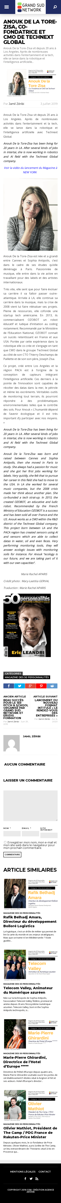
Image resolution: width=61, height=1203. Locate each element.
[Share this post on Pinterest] (41, 685)
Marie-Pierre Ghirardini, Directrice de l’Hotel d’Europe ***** (25, 1061)
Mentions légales (22, 1171)
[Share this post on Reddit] (52, 685)
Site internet (46, 829)
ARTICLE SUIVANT (45, 696)
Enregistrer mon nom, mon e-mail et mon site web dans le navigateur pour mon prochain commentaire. (30, 845)
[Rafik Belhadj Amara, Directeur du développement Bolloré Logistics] (30, 893)
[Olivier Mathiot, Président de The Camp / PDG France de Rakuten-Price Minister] (30, 1105)
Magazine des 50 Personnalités (27, 677)
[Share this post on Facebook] (8, 685)
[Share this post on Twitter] (19, 685)
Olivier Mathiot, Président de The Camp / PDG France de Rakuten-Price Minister (30, 1132)
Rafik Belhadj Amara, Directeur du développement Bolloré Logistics (30, 921)
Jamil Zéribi (16, 103)
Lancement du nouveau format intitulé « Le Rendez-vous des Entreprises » (46, 708)
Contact (44, 1171)
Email (25, 828)
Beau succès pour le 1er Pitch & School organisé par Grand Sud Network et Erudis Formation (15, 709)
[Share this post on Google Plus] (30, 685)
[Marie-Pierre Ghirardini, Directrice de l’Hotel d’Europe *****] (30, 1034)
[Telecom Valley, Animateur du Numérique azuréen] (30, 964)
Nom (6, 828)
